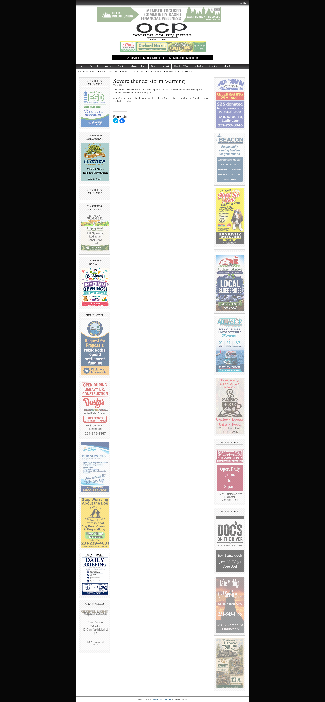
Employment (173, 71)
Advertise (213, 66)
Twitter (121, 66)
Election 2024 (181, 66)
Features (127, 71)
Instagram (108, 66)
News (153, 66)
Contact (165, 66)
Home (81, 66)
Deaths (93, 71)
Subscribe (227, 66)
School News (155, 71)
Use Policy (198, 66)
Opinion (140, 71)
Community (190, 71)
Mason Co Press (138, 66)
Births (81, 71)
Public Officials (109, 71)
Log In (243, 3)
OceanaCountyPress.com (161, 699)
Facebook (94, 66)
